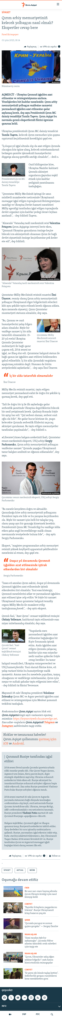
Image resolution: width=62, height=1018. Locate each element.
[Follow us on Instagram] (31, 997)
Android (18, 743)
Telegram (49, 722)
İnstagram (8, 726)
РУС (38, 1014)
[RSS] (38, 997)
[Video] (10, 1014)
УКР (24, 1014)
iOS (5, 743)
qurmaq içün (47, 739)
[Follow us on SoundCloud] (24, 997)
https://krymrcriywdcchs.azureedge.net (35, 719)
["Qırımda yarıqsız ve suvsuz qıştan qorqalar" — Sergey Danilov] (13, 923)
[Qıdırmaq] (52, 1014)
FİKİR (27, 888)
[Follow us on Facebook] (4, 997)
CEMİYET (28, 904)
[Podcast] (44, 997)
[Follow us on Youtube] (18, 997)
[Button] (30, 47)
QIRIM (27, 920)
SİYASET (6, 12)
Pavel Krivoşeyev (10, 35)
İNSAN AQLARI (31, 935)
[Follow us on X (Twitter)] (11, 997)
